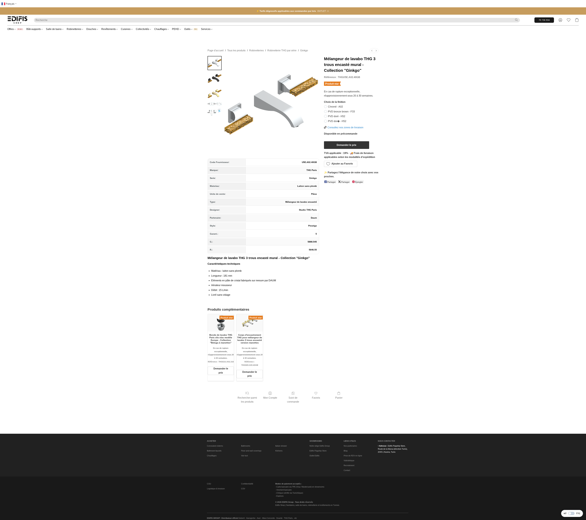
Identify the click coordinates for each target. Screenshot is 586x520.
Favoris (316, 397)
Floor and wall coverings (251, 451)
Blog (345, 451)
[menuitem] (372, 50)
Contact (347, 470)
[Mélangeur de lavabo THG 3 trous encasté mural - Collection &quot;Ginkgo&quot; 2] (215, 94)
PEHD (176, 29)
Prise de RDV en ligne (353, 456)
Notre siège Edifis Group (319, 446)
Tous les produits (236, 50)
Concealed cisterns (215, 446)
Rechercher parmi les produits (247, 399)
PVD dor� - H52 (337, 121)
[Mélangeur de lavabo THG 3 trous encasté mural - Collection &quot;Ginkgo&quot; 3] (215, 109)
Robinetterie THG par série (282, 50)
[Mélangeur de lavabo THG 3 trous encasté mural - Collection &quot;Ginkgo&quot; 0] (215, 63)
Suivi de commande (293, 399)
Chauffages (160, 29)
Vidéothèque (349, 461)
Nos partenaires (350, 446)
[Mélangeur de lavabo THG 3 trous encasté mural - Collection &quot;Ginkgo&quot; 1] (215, 78)
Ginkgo (304, 50)
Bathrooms (245, 446)
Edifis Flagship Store (318, 451)
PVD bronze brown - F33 (341, 111)
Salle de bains (54, 29)
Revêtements (108, 29)
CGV (243, 489)
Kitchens (278, 451)
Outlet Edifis (314, 456)
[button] (17, 20)
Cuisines (126, 29)
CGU (209, 484)
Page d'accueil (216, 50)
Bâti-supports (33, 29)
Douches (91, 29)
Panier (338, 397)
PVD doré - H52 (336, 116)
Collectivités (143, 29)
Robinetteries (74, 29)
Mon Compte (270, 397)
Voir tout (244, 456)
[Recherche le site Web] (516, 20)
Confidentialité (247, 484)
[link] (323, 11)
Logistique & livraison (216, 489)
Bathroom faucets (214, 451)
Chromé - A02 (335, 106)
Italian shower (281, 446)
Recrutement (349, 465)
